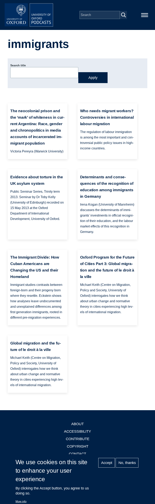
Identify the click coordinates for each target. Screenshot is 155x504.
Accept (106, 463)
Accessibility (77, 431)
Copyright (77, 446)
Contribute (77, 439)
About (77, 424)
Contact (77, 454)
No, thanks (127, 463)
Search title (18, 65)
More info (21, 501)
